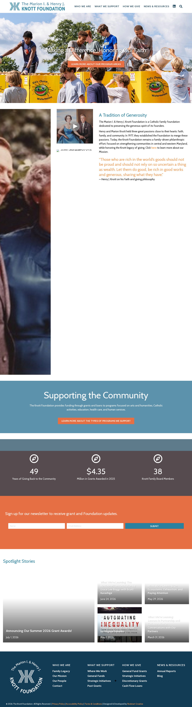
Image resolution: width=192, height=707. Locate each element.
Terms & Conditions (93, 704)
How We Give (131, 6)
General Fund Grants (134, 671)
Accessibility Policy (74, 704)
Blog (160, 676)
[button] (75, 126)
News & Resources (156, 6)
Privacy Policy (58, 704)
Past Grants (94, 685)
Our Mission (59, 676)
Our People (59, 681)
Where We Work (97, 671)
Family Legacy (61, 671)
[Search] (180, 6)
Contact (57, 685)
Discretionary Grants (134, 681)
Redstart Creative (135, 704)
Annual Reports (166, 671)
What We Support (107, 6)
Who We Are (82, 6)
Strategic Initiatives (99, 681)
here (154, 147)
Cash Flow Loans (132, 685)
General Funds (96, 676)
